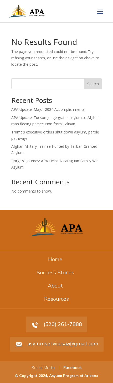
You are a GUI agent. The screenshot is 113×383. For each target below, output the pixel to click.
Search (93, 83)
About (55, 285)
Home (55, 259)
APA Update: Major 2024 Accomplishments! (48, 109)
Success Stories (55, 272)
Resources (56, 299)
